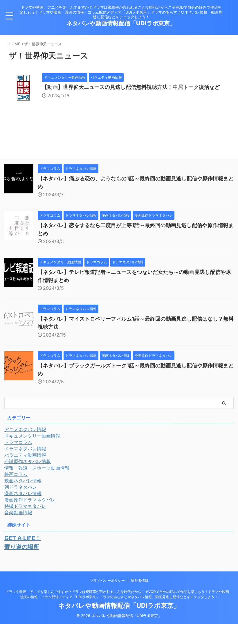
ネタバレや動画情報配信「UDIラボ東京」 (121, 23)
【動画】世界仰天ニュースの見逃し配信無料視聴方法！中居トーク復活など (131, 87)
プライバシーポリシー (107, 580)
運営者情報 (139, 580)
